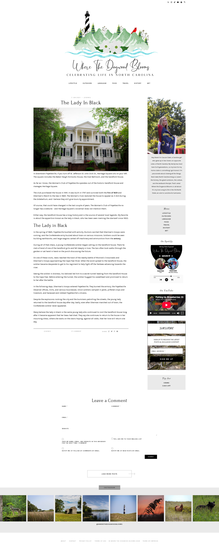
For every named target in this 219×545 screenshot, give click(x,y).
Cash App (166, 386)
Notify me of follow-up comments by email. (81, 451)
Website (65, 428)
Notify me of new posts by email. (125, 451)
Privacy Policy (85, 541)
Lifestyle (73, 83)
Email (65, 417)
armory (117, 238)
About (63, 541)
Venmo (166, 383)
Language (102, 83)
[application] (167, 305)
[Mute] (178, 313)
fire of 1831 (112, 192)
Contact (72, 541)
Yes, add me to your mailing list (127, 439)
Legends (87, 97)
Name (65, 406)
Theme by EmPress (150, 541)
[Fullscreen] (182, 313)
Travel (126, 83)
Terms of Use (100, 541)
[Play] (151, 313)
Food (114, 83)
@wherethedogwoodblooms (109, 524)
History (137, 83)
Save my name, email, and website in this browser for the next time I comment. (84, 442)
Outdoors (87, 83)
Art (148, 83)
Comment (77, 331)
